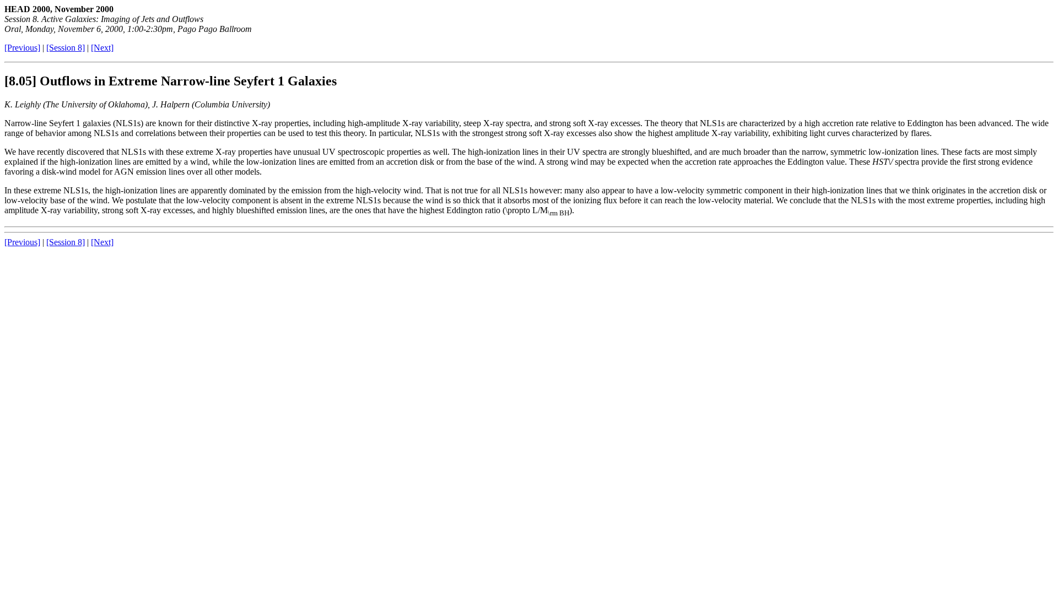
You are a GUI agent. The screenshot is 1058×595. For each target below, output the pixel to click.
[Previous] (22, 47)
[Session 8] (65, 47)
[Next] (102, 47)
